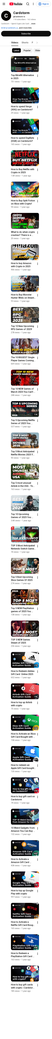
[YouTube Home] (15, 4)
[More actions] (37, 76)
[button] (37, 42)
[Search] (27, 4)
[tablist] (26, 42)
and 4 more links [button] (25, 28)
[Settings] (33, 4)
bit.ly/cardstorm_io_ (10, 28)
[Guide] (4, 4)
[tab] (14, 42)
